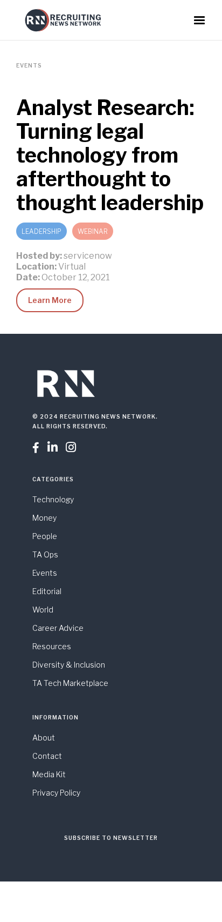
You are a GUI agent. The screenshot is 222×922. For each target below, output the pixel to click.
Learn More (50, 300)
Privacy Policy (56, 792)
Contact (47, 756)
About (43, 737)
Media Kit (49, 774)
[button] (199, 20)
